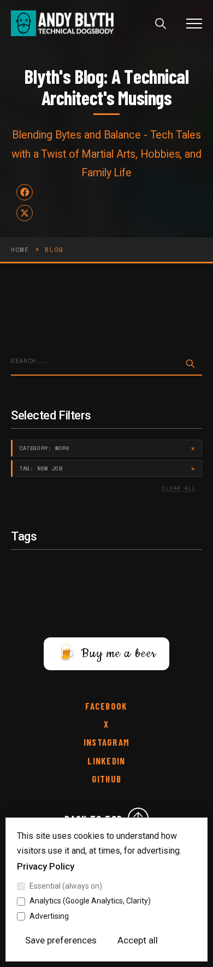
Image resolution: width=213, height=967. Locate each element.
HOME (20, 249)
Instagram (106, 742)
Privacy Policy (45, 866)
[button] (194, 23)
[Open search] (161, 23)
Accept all (137, 940)
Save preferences (61, 940)
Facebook (106, 706)
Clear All (179, 488)
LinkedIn (106, 760)
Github (107, 779)
